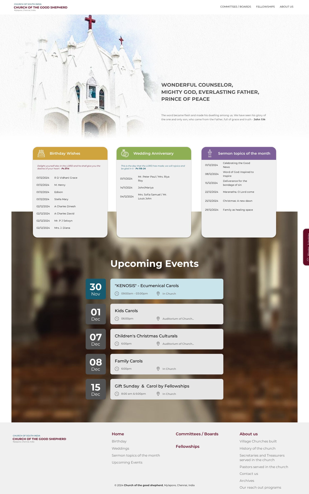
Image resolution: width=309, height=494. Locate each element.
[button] (286, 6)
